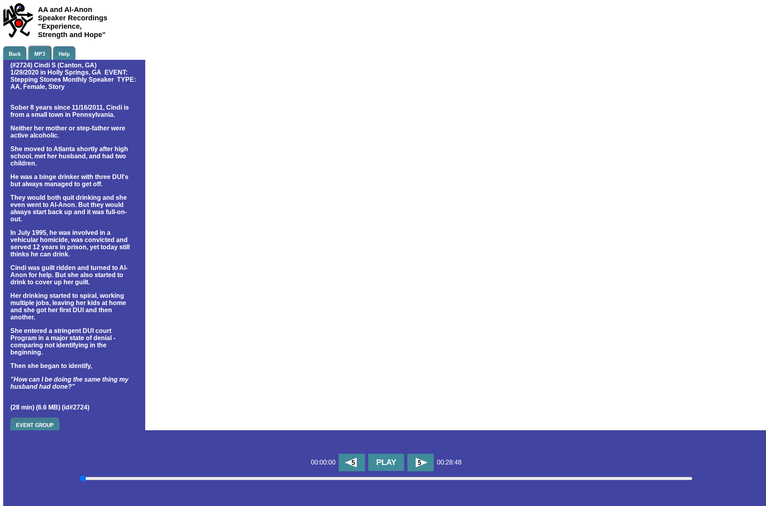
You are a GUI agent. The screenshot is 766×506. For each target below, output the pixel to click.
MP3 (39, 54)
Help (64, 54)
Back (15, 54)
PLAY (386, 462)
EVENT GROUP (35, 425)
